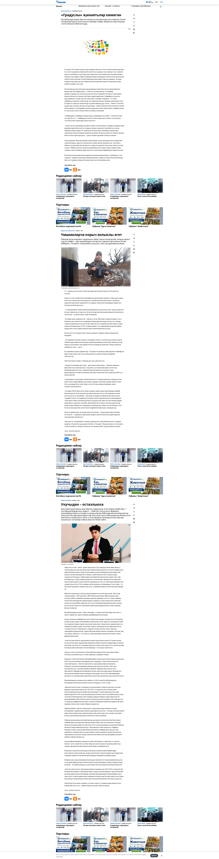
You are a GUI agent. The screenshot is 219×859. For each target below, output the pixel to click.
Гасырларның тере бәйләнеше (141, 6)
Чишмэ (61, 1)
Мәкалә (59, 6)
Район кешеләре (66, 500)
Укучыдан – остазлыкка (112, 6)
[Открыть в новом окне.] (68, 170)
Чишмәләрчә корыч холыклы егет (89, 6)
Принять (154, 855)
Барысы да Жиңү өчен (68, 230)
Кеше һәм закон (66, 11)
